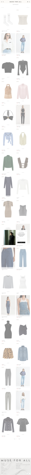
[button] (3, 2)
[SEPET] (29, 2)
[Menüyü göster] (1, 2)
